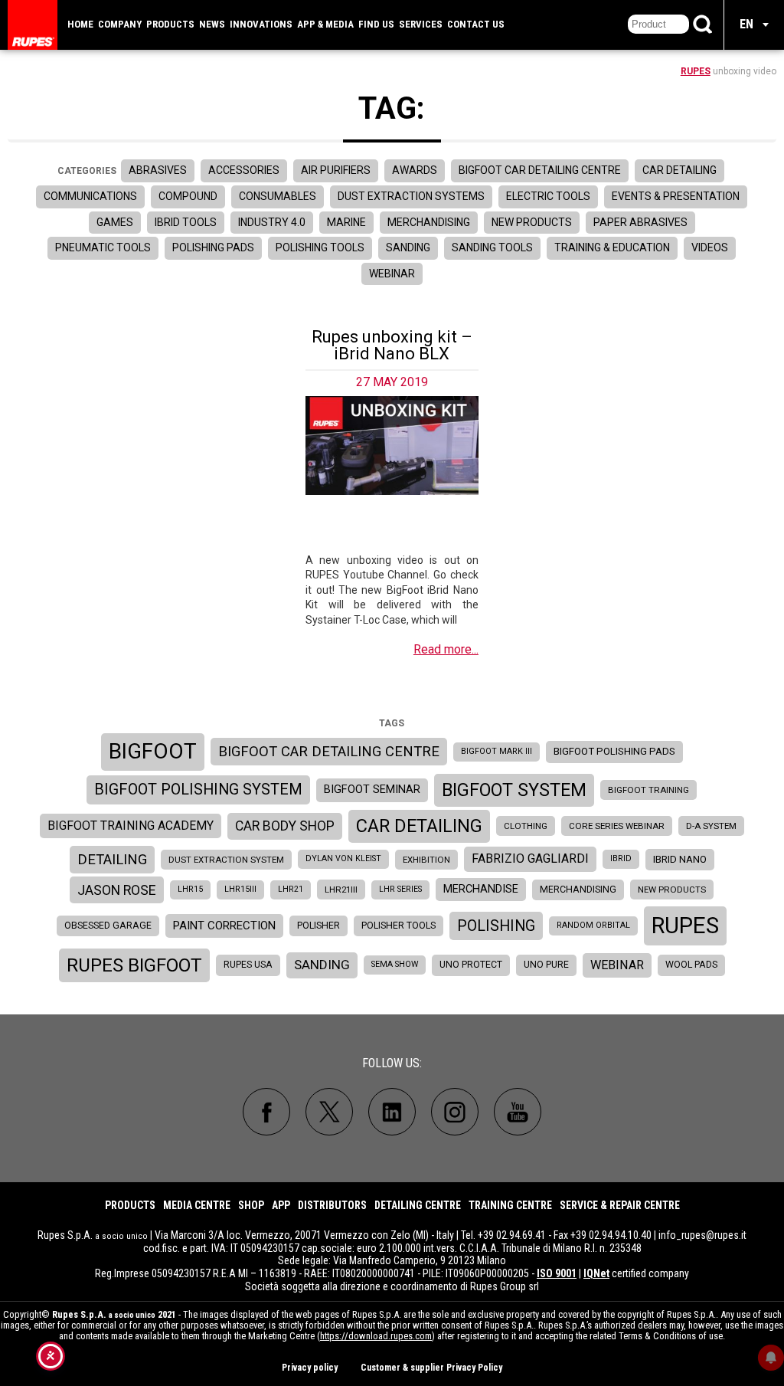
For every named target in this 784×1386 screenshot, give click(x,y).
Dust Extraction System (226, 859)
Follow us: (392, 1063)
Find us (376, 24)
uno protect (470, 964)
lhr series (400, 889)
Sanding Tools (492, 247)
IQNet (596, 1273)
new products (672, 889)
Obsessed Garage (108, 925)
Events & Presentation (676, 196)
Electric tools (548, 196)
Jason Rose (116, 890)
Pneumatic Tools (103, 247)
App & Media (325, 24)
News (212, 24)
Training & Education (612, 247)
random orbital (593, 925)
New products (532, 222)
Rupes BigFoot (134, 965)
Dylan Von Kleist (343, 858)
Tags (391, 723)
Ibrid (621, 858)
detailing (112, 859)
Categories (86, 170)
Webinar (392, 273)
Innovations (261, 24)
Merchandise (480, 889)
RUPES (695, 71)
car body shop (285, 826)
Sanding (408, 247)
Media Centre (196, 1205)
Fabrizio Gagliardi (530, 858)
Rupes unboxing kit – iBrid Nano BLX (392, 345)
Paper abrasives (640, 222)
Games (114, 222)
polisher (318, 925)
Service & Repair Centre (620, 1205)
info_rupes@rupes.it (702, 1235)
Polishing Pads (213, 247)
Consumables (277, 196)
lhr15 (190, 889)
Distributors (332, 1205)
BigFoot (153, 751)
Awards (414, 170)
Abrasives (158, 170)
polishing (496, 926)
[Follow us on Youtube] (517, 1111)
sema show (394, 964)
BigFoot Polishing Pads (614, 751)
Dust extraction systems (411, 196)
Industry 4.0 (271, 222)
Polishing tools (320, 247)
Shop (251, 1205)
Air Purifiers (336, 170)
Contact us (476, 24)
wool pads (691, 964)
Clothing (525, 826)
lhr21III (341, 889)
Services (421, 24)
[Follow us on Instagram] (455, 1111)
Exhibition (426, 859)
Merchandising (428, 222)
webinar (617, 965)
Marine (346, 222)
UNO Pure (546, 964)
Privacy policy (310, 1367)
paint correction (224, 925)
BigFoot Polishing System (198, 789)
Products (170, 24)
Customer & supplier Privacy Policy (431, 1367)
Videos (709, 247)
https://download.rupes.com (376, 1336)
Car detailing (679, 170)
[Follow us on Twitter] (329, 1111)
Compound (187, 196)
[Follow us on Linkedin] (392, 1111)
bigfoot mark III (496, 751)
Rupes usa (248, 964)
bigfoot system (514, 790)
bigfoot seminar (372, 789)
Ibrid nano (680, 859)
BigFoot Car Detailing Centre (540, 170)
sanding (322, 964)
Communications (90, 196)
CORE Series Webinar (617, 826)
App (281, 1205)
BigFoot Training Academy (130, 825)
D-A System (711, 826)
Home (80, 24)
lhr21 (290, 889)
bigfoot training (648, 790)
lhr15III (240, 889)
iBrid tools (186, 222)
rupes (685, 926)
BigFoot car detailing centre (328, 751)
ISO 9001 (557, 1273)
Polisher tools (398, 925)
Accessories (243, 170)
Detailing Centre (417, 1205)
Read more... (446, 649)
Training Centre (510, 1205)
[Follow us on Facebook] (266, 1111)
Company (120, 24)
